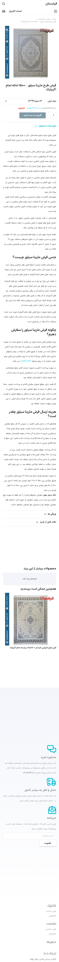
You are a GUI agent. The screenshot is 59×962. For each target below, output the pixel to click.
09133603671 (26, 361)
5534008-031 (29, 772)
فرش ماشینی (51, 911)
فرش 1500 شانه (44, 19)
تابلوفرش (52, 915)
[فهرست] (55, 11)
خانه (54, 19)
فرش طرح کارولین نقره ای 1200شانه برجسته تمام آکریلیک (33, 647)
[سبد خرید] (3, 11)
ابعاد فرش (52, 101)
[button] (7, 30)
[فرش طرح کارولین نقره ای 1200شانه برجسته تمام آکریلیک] (29, 595)
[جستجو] (4, 4)
